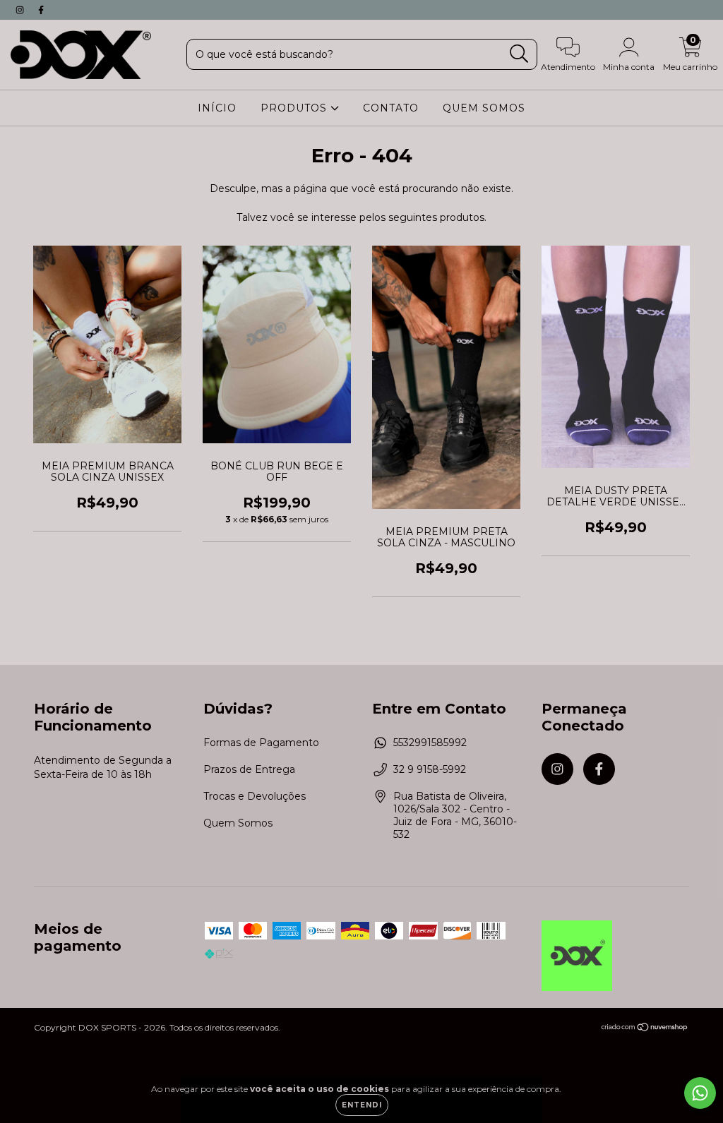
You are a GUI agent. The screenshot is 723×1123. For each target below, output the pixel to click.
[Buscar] (519, 54)
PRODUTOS (295, 108)
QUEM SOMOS (484, 108)
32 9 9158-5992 (429, 769)
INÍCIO (217, 108)
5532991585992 (430, 742)
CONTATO (391, 108)
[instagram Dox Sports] (21, 10)
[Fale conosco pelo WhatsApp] (700, 1093)
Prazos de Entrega (249, 769)
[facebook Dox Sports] (41, 10)
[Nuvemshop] (645, 1028)
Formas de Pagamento (261, 742)
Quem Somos (238, 823)
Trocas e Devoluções (254, 796)
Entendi (362, 1105)
